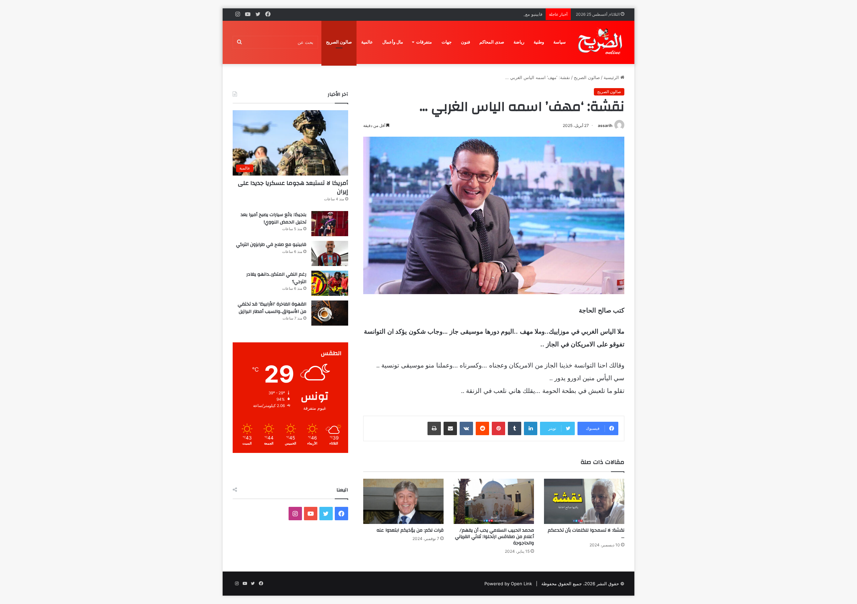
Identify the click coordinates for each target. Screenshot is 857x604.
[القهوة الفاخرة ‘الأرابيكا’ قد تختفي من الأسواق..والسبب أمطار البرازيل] (329, 313)
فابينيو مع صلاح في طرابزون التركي (509, 14)
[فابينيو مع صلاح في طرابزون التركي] (329, 253)
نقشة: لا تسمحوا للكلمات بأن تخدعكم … (586, 533)
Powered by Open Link (508, 583)
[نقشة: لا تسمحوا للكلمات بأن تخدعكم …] (584, 501)
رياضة (519, 42)
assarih (605, 125)
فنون (465, 42)
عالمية (367, 42)
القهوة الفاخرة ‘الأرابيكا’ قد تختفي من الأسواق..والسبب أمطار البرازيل (272, 308)
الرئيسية (612, 77)
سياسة (559, 42)
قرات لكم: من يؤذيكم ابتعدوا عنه (410, 530)
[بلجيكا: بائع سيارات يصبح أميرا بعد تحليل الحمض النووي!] (329, 223)
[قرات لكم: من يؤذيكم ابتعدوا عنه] (403, 501)
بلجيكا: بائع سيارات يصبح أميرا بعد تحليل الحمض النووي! (273, 218)
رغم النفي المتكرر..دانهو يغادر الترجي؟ (276, 278)
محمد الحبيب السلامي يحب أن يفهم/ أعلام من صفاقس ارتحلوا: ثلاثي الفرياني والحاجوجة (494, 536)
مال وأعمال (392, 42)
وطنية (539, 42)
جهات (447, 42)
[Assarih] (601, 42)
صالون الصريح (339, 42)
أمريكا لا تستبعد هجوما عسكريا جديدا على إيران (293, 187)
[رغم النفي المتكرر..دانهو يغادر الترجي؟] (329, 283)
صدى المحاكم (491, 42)
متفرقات (424, 42)
